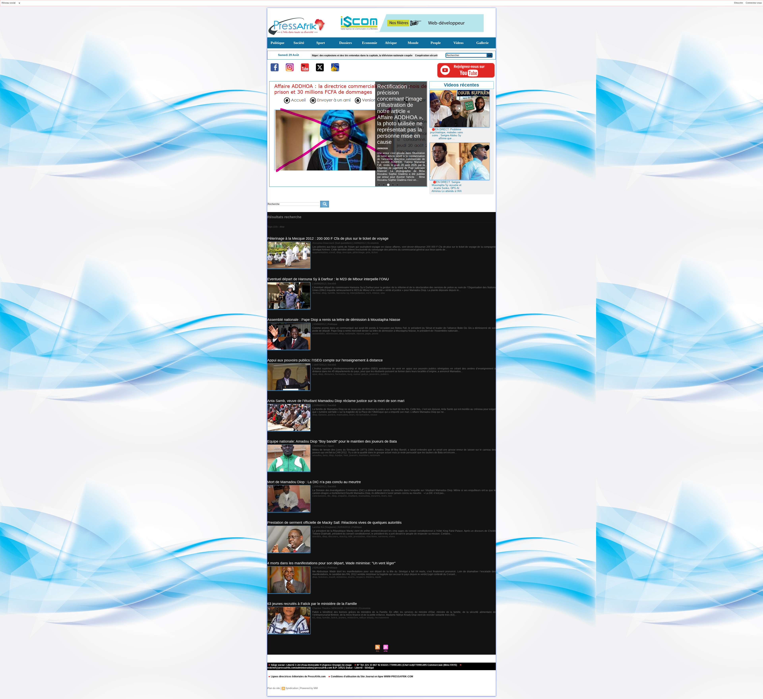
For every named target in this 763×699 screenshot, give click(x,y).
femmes (323, 577)
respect (360, 577)
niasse (360, 333)
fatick (334, 617)
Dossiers (345, 43)
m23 (368, 293)
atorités (316, 536)
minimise (341, 577)
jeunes (342, 617)
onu (383, 293)
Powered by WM (309, 688)
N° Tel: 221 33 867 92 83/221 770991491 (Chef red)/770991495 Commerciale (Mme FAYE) (407, 665)
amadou (316, 455)
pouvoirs (374, 374)
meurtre (375, 496)
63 (313, 617)
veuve (373, 414)
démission (332, 333)
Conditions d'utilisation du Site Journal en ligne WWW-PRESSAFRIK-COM (371, 676)
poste (375, 333)
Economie (369, 43)
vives (392, 536)
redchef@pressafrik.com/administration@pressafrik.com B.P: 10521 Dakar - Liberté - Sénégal (320, 667)
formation (340, 374)
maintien (364, 455)
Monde (413, 43)
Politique (277, 43)
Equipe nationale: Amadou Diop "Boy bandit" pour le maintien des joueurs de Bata (332, 441)
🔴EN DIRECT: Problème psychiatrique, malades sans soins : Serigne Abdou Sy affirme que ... (446, 134)
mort (351, 414)
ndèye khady (366, 617)
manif (332, 577)
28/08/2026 (382, 136)
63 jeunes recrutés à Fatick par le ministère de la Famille (312, 604)
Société (298, 43)
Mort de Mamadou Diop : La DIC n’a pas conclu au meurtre (314, 482)
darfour (316, 293)
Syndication (292, 688)
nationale (350, 333)
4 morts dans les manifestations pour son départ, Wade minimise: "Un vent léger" (331, 563)
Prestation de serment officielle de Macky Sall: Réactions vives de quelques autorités (334, 523)
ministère (352, 617)
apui (314, 374)
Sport (320, 43)
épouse (322, 414)
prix (368, 252)
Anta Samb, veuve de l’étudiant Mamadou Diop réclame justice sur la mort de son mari (335, 401)
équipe (338, 455)
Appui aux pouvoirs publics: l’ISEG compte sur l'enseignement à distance (325, 360)
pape (368, 333)
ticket (374, 252)
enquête (342, 496)
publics (385, 374)
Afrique (391, 43)
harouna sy (342, 293)
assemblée (318, 333)
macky (343, 536)
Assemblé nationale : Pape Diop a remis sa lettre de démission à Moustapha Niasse (333, 320)
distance (329, 374)
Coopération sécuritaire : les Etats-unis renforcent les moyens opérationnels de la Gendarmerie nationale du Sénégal (404, 55)
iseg (349, 374)
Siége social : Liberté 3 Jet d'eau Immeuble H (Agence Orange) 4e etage (311, 665)
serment (383, 536)
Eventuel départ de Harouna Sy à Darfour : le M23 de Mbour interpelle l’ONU (328, 279)
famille (331, 293)
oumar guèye (360, 374)
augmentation (320, 252)
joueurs (353, 455)
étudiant (352, 496)
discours (333, 536)
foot (346, 455)
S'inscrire (738, 3)
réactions (371, 536)
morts (351, 577)
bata (325, 455)
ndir (350, 536)
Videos (458, 43)
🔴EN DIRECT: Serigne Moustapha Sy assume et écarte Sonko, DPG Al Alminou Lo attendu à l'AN (446, 187)
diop (338, 252)
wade (378, 577)
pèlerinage (359, 252)
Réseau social (8, 3)
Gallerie (482, 43)
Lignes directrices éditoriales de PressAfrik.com (298, 676)
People (436, 43)
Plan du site (273, 688)
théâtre (370, 577)
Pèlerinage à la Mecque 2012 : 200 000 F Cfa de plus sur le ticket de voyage (327, 238)
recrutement (382, 617)
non (390, 496)
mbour (375, 293)
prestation (359, 536)
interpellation (357, 293)
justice (331, 414)
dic (329, 496)
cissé (332, 252)
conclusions (319, 496)
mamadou (342, 414)
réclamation (362, 414)
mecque (346, 252)
